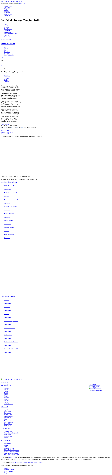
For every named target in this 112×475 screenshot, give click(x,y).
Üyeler (6, 394)
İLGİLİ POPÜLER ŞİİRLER (9, 182)
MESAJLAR (8, 14)
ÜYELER (7, 12)
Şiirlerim (6, 35)
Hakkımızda (7, 443)
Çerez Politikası (8, 471)
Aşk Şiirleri (7, 410)
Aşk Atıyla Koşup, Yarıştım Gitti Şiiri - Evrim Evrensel (27, 462)
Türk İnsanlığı (8, 431)
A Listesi (6, 27)
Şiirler (6, 24)
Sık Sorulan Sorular (9, 447)
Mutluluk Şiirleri (8, 421)
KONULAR (4, 407)
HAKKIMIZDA (5, 440)
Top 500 (6, 26)
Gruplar (6, 396)
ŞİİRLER (7, 9)
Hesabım (6, 397)
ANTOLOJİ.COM (6, 385)
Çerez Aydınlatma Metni (11, 453)
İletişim (6, 473)
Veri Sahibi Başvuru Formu (11, 454)
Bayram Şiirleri (8, 422)
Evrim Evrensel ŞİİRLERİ (8, 296)
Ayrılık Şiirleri (8, 414)
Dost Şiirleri (7, 417)
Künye (6, 445)
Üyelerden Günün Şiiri (10, 33)
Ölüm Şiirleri (7, 419)
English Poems (8, 37)
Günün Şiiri (7, 32)
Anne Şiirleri (7, 425)
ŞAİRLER (7, 8)
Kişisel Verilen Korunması (11, 450)
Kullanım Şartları (9, 448)
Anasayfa (6, 388)
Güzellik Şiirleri (8, 416)
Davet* (6, 437)
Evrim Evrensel (5, 124)
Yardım (6, 468)
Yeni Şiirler (7, 30)
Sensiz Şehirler (8, 436)
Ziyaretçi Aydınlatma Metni (11, 451)
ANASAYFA (8, 6)
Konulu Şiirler (8, 29)
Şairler (6, 391)
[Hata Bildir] (4, 382)
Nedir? (6, 393)
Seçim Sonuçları (8, 404)
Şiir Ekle (6, 400)
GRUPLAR (7, 15)
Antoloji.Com (12, 457)
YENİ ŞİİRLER (5, 428)
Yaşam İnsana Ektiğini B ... (11, 433)
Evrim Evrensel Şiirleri (7, 132)
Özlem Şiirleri (8, 424)
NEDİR (6, 11)
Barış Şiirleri (7, 411)
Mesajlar (6, 399)
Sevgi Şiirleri (7, 413)
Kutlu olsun (7, 434)
